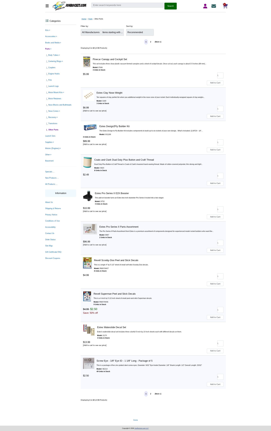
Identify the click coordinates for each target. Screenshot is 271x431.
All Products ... (51, 184)
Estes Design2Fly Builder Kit (114, 126)
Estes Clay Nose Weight (109, 92)
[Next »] (158, 42)
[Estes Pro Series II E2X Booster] (88, 193)
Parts (90, 19)
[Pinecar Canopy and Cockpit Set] (86, 59)
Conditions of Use (52, 221)
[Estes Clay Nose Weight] (88, 93)
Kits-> (47, 30)
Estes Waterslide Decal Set (111, 327)
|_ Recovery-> (51, 117)
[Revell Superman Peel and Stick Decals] (87, 294)
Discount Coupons (52, 258)
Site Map (49, 246)
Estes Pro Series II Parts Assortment (118, 226)
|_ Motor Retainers (53, 99)
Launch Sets (50, 136)
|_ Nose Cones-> (52, 111)
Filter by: (84, 26)
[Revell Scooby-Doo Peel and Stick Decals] (87, 260)
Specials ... (49, 172)
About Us (49, 202)
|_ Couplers (50, 67)
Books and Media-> (53, 43)
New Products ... (52, 178)
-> (48, 49)
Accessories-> (51, 36)
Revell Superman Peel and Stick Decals (115, 293)
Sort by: (129, 26)
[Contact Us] (214, 6)
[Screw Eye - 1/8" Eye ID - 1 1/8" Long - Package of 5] (88, 361)
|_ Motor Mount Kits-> (54, 92)
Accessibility (50, 227)
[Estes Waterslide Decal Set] (89, 327)
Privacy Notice (51, 215)
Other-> (48, 155)
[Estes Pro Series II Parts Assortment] (90, 227)
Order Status (50, 239)
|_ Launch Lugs (52, 86)
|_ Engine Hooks (52, 74)
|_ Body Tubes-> (52, 55)
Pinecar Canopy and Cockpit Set (110, 59)
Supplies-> (49, 142)
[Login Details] (206, 6)
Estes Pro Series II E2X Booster (112, 193)
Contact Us (49, 233)
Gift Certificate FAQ (53, 252)
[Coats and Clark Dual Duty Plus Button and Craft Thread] (87, 160)
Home (84, 19)
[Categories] (48, 6)
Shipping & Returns (53, 208)
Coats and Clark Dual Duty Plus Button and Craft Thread (124, 159)
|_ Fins (48, 80)
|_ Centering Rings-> (54, 61)
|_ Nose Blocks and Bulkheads (58, 105)
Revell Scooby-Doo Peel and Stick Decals (116, 260)
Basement (49, 161)
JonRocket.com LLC (142, 428)
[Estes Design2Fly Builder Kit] (90, 126)
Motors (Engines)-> (53, 148)
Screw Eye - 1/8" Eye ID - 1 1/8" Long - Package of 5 (124, 360)
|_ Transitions (51, 123)
